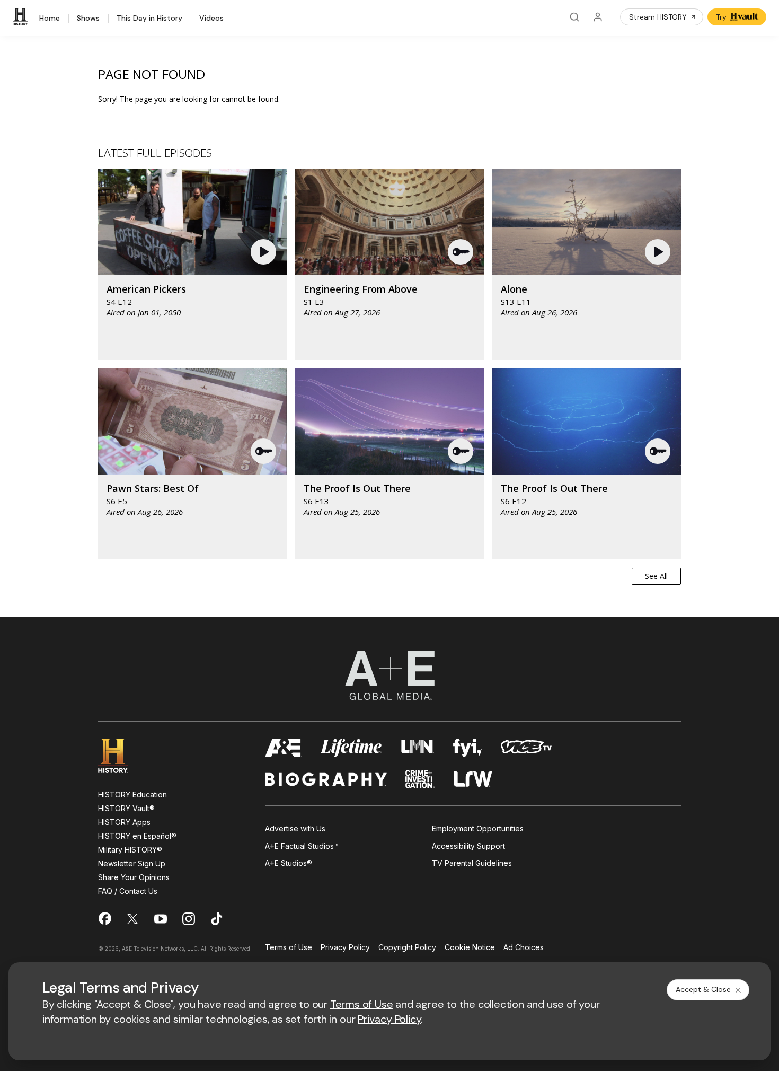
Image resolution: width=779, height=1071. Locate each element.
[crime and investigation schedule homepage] (420, 779)
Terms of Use (288, 948)
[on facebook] (104, 918)
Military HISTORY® (130, 849)
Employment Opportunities (478, 828)
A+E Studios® (288, 862)
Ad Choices (523, 948)
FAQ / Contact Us (127, 891)
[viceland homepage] (526, 748)
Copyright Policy (407, 948)
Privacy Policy (345, 948)
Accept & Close (703, 989)
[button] (264, 252)
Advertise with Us (295, 828)
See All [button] (656, 576)
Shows (88, 18)
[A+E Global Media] (389, 675)
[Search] (574, 17)
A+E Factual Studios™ (302, 845)
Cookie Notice (470, 948)
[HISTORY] (22, 17)
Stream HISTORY (658, 17)
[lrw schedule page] (473, 779)
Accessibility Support (468, 845)
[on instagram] (188, 918)
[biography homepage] (326, 779)
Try (721, 17)
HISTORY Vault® (126, 808)
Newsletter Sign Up (131, 863)
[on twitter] (132, 918)
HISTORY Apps (124, 822)
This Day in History (149, 18)
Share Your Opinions (134, 877)
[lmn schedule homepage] (418, 748)
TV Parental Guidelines (472, 862)
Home (49, 18)
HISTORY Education (132, 794)
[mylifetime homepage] (351, 748)
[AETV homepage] (283, 748)
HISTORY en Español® (137, 835)
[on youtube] (160, 918)
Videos (211, 18)
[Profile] (597, 17)
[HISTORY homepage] (120, 756)
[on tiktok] (216, 918)
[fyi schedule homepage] (467, 748)
